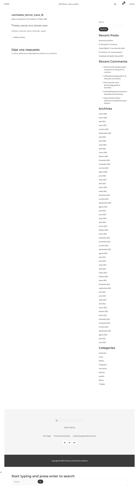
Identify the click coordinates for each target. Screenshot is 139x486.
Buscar (101, 22)
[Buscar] (40, 482)
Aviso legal (47, 436)
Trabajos (102, 384)
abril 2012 (102, 304)
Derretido (107, 88)
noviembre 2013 (104, 242)
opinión (101, 376)
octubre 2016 (103, 129)
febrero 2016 (103, 156)
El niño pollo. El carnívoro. (108, 44)
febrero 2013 (103, 276)
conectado (32, 53)
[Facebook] (65, 442)
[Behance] (74, 442)
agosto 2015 (103, 172)
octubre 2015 (103, 168)
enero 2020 (103, 114)
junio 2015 (102, 176)
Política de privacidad (62, 436)
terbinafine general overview (114, 91)
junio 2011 (102, 342)
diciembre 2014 (104, 195)
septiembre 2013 (105, 249)
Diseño (101, 361)
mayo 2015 (102, 180)
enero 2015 (103, 191)
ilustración (103, 368)
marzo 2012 (103, 307)
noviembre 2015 (104, 164)
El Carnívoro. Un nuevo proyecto (110, 52)
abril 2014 (102, 222)
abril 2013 (102, 269)
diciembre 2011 (104, 319)
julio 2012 (102, 292)
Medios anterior (18, 37)
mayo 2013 (102, 265)
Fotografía (103, 365)
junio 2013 (102, 261)
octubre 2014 (103, 199)
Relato (101, 380)
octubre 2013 (103, 245)
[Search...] (25, 482)
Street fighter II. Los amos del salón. (112, 48)
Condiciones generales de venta (84, 436)
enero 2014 (103, 234)
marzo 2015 (103, 187)
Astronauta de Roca (106, 40)
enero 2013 (103, 280)
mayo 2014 (102, 218)
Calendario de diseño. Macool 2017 (111, 56)
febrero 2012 (103, 311)
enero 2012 (103, 315)
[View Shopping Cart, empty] (122, 4)
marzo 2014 (103, 226)
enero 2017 (103, 125)
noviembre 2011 (104, 323)
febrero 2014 (103, 230)
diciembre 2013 (104, 238)
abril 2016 (102, 149)
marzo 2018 (103, 118)
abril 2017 (102, 121)
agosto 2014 (103, 207)
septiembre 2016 (105, 133)
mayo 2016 (102, 145)
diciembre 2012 (104, 284)
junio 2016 (102, 141)
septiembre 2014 (105, 203)
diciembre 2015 (104, 160)
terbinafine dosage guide (113, 76)
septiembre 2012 (105, 288)
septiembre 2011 (105, 331)
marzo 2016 (103, 152)
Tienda (6, 4)
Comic (101, 357)
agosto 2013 (103, 253)
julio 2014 (102, 211)
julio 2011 (102, 338)
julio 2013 (102, 257)
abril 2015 (102, 183)
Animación (102, 353)
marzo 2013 (103, 273)
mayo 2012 (102, 300)
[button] (115, 4)
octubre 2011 (103, 327)
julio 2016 (102, 137)
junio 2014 (102, 214)
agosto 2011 (103, 335)
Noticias (102, 372)
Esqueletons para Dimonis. (113, 94)
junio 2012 (102, 296)
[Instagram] (69, 442)
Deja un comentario (18, 19)
